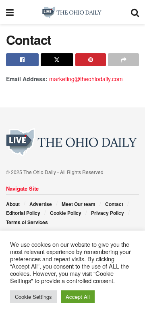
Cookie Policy (65, 212)
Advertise (40, 204)
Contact (114, 204)
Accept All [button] (78, 296)
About (13, 204)
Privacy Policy (107, 212)
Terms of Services (27, 222)
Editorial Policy (23, 212)
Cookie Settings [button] (33, 296)
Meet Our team (78, 204)
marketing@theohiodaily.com (86, 79)
